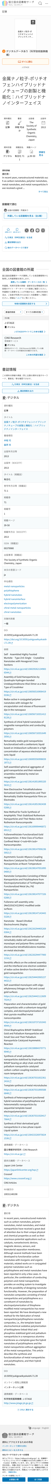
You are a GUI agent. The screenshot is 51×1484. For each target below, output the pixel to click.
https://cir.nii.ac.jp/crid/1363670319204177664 (25, 1117)
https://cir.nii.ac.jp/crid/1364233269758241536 (25, 1136)
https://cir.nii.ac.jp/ (13, 1154)
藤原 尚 (7, 444)
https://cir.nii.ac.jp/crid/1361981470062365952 (25, 850)
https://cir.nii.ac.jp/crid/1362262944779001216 (25, 956)
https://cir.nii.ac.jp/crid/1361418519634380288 (25, 805)
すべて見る (43, 191)
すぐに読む (27, 61)
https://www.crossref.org (16, 1178)
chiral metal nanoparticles (17, 607)
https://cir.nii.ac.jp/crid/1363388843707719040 (25, 1049)
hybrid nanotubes (13, 594)
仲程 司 (7, 440)
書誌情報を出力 (14, 242)
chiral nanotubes (12, 612)
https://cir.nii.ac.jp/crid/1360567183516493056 (25, 734)
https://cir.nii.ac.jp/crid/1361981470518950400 (25, 869)
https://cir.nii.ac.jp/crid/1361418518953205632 (25, 783)
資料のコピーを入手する (12, 1450)
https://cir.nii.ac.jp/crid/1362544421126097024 (25, 997)
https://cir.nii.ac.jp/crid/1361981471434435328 (25, 914)
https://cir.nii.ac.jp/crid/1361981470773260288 (25, 895)
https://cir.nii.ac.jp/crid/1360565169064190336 (25, 693)
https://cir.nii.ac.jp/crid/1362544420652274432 (25, 978)
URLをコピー (17, 232)
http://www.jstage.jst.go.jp (17, 1403)
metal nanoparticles (14, 586)
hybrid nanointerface (14, 599)
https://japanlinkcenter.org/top (20, 1169)
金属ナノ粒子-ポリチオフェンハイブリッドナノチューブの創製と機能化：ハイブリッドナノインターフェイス (25, 425)
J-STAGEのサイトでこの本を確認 (28, 331)
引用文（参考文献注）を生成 (19, 237)
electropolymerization (15, 603)
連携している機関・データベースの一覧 (28, 282)
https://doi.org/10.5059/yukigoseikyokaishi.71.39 (25, 641)
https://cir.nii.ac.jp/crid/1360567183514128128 (25, 715)
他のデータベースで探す (17, 247)
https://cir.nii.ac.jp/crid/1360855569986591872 (25, 760)
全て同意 (38, 1479)
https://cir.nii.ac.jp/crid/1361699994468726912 (25, 828)
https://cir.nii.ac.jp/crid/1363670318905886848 (25, 1091)
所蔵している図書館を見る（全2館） (25, 215)
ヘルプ (19, 298)
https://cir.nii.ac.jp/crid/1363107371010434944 (25, 1023)
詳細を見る (42, 153)
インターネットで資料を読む (14, 1446)
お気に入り (8, 232)
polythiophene (11, 590)
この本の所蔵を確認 (34, 354)
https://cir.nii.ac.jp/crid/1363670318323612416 (25, 1079)
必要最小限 (14, 1479)
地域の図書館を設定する (24, 303)
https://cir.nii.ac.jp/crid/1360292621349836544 (25, 670)
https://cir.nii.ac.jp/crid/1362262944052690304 (25, 930)
